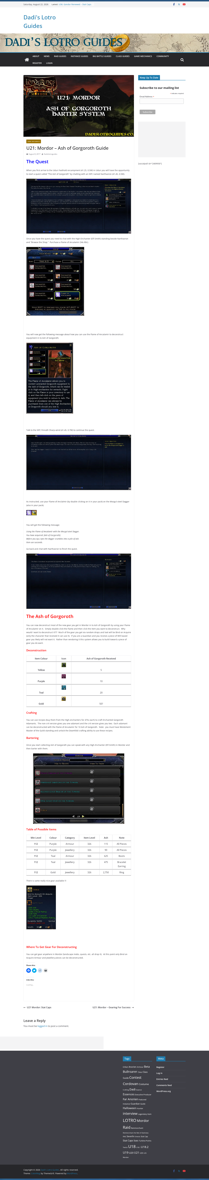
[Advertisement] (162, 139)
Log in (159, 1073)
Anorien (132, 1066)
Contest (135, 1077)
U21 (136, 1152)
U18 (132, 1146)
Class (140, 1072)
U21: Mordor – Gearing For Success (112, 1007)
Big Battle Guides (102, 56)
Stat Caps (128, 1140)
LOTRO (129, 1120)
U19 (125, 1153)
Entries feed (162, 1079)
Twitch (125, 1147)
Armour (140, 1067)
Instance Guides (79, 56)
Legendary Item (144, 1114)
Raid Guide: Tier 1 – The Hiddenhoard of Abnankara (72, 5)
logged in (42, 1026)
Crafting (126, 1090)
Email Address (147, 96)
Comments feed (164, 1085)
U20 (131, 1152)
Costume (144, 1084)
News (46, 56)
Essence (139, 1090)
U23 (141, 1153)
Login (49, 63)
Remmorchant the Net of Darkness (135, 1133)
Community (163, 56)
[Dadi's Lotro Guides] (26, 59)
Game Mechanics (143, 56)
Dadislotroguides (50, 154)
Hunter (140, 1108)
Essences (128, 1094)
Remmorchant (137, 1128)
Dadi (132, 1089)
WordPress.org (163, 1091)
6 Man (125, 1067)
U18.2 (144, 1147)
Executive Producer (143, 1094)
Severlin (130, 1136)
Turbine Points (145, 1140)
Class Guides (123, 56)
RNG (124, 1137)
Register (37, 63)
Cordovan (130, 1083)
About (36, 56)
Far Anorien (130, 1099)
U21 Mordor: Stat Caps (39, 1007)
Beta (147, 1066)
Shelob (137, 1137)
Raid (126, 1127)
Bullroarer (130, 1072)
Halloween (129, 1108)
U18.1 (138, 1147)
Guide (142, 1104)
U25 (145, 1153)
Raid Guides (60, 56)
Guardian (135, 1103)
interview (130, 1113)
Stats (136, 1140)
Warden (126, 1157)
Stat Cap (144, 1136)
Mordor (143, 1120)
